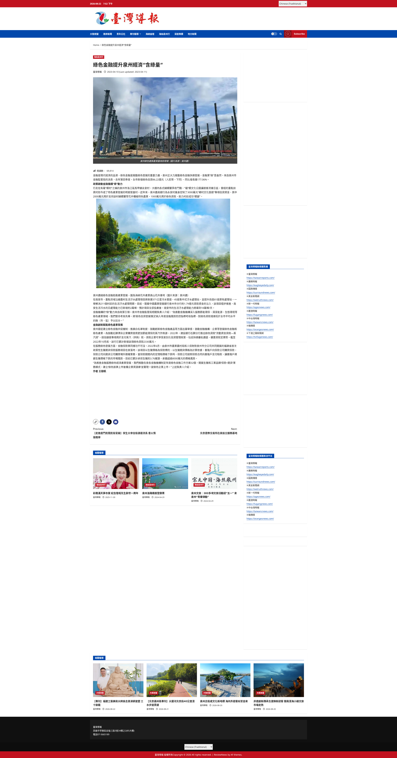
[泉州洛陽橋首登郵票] (165, 473)
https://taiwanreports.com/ (260, 277)
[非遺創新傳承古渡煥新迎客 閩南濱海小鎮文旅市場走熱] (279, 680)
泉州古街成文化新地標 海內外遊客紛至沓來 (224, 701)
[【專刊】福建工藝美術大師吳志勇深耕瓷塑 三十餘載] (118, 680)
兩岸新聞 (107, 34)
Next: (218, 431)
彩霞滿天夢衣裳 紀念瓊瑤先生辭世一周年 (115, 493)
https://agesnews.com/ (258, 307)
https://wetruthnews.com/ (260, 299)
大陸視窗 (94, 34)
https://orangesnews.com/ (260, 329)
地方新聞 (192, 34)
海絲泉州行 (164, 34)
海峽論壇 (150, 34)
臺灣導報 (97, 71)
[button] (281, 34)
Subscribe (299, 33)
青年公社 (121, 34)
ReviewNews (220, 754)
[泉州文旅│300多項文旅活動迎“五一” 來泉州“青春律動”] (214, 473)
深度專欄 (178, 34)
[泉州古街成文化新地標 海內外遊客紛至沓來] (225, 680)
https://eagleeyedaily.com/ (260, 285)
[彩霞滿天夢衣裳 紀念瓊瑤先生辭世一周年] (116, 473)
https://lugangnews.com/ (260, 314)
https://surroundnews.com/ (261, 292)
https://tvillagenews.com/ (260, 336)
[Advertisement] (165, 395)
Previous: (124, 433)
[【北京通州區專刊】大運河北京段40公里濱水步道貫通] (172, 680)
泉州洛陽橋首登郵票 (153, 493)
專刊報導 (134, 34)
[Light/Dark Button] (274, 33)
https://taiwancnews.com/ (260, 322)
